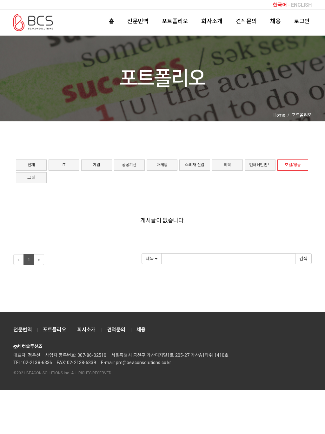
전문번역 (137, 21)
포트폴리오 (175, 21)
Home (279, 115)
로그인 (302, 21)
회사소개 (211, 21)
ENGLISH (301, 5)
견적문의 (246, 21)
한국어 (280, 5)
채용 (275, 21)
